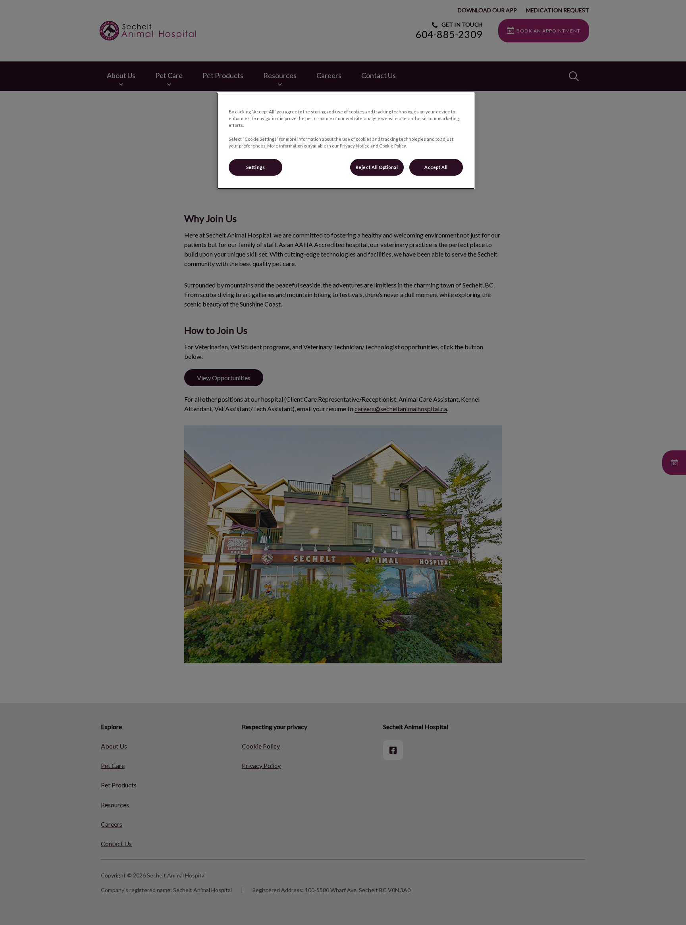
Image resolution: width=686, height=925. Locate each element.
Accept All (436, 167)
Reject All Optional (377, 167)
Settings (255, 167)
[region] (346, 140)
